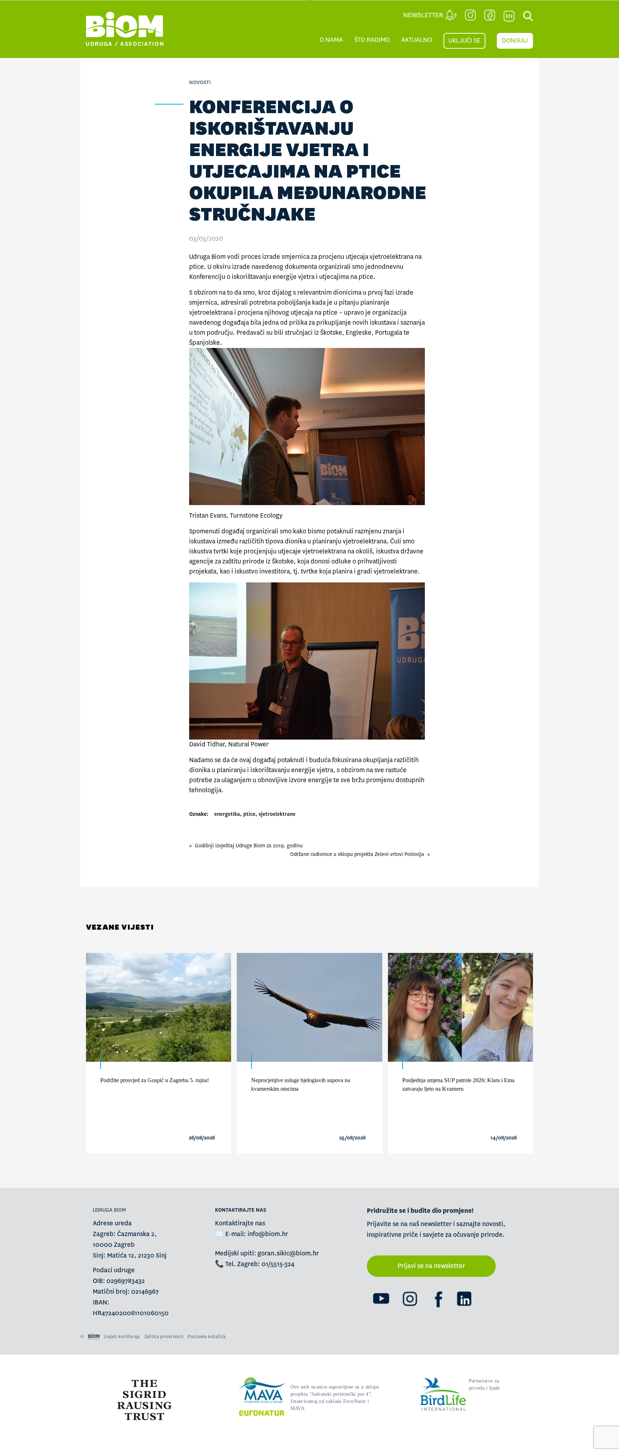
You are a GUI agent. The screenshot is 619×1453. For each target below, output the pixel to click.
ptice (249, 814)
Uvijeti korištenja (122, 1337)
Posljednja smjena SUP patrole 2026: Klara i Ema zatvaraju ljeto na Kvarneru (458, 1084)
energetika (227, 814)
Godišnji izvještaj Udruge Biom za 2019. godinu (249, 845)
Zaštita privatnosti (164, 1337)
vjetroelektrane (277, 814)
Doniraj (515, 41)
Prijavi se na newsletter (431, 1266)
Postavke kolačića (207, 1337)
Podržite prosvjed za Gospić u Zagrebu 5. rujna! (154, 1080)
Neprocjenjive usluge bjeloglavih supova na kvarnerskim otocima (300, 1084)
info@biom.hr (268, 1234)
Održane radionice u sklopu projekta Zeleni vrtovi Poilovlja (357, 854)
